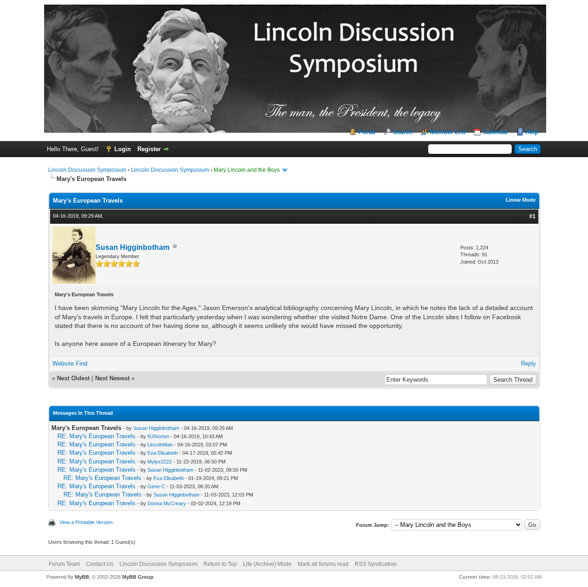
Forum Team (64, 564)
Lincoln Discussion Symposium (87, 170)
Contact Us (99, 564)
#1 (532, 216)
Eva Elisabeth (162, 453)
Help (532, 132)
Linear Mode (521, 200)
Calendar (495, 132)
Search (403, 132)
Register (149, 149)
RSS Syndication (376, 564)
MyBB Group (137, 577)
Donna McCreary (166, 503)
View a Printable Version (86, 522)
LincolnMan (160, 444)
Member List (447, 132)
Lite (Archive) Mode (267, 564)
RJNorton (158, 436)
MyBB (82, 577)
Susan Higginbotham (133, 247)
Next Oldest (73, 378)
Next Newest (112, 378)
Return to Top (220, 564)
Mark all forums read (323, 564)
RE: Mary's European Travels (96, 436)
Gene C (156, 486)
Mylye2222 (159, 461)
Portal (366, 132)
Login (122, 149)
